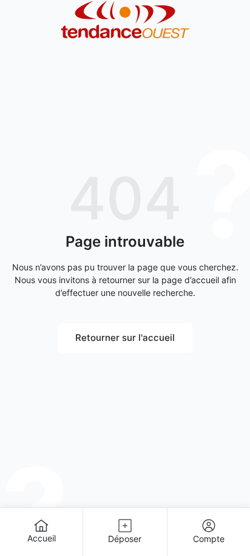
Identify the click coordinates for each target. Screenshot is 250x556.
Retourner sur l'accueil (125, 337)
